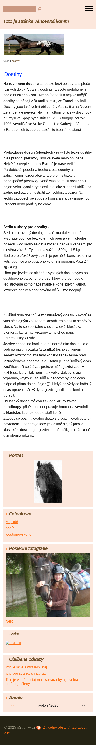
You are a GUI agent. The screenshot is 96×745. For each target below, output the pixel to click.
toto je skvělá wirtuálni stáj (26, 667)
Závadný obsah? (56, 727)
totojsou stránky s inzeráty (26, 673)
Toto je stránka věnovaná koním (36, 21)
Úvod (6, 61)
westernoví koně (18, 534)
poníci (10, 528)
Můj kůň (12, 522)
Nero (9, 621)
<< (13, 705)
